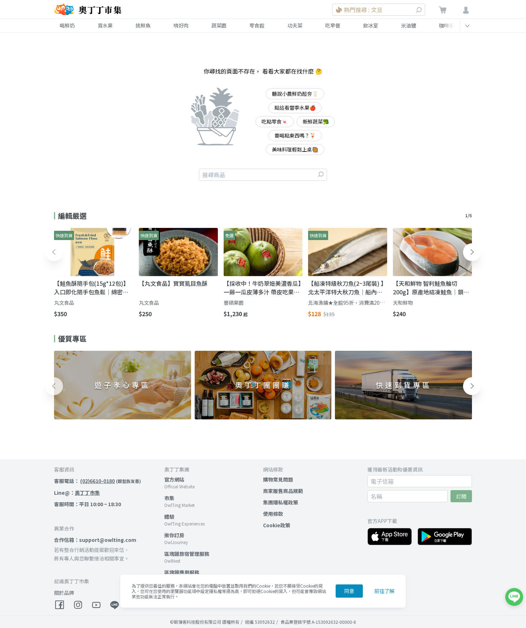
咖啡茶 (446, 25)
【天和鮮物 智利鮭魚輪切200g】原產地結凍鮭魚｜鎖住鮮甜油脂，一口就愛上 (431, 287)
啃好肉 (181, 25)
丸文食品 (64, 302)
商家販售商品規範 (283, 490)
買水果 (105, 25)
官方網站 (174, 479)
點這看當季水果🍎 (295, 107)
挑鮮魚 (143, 25)
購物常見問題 (278, 479)
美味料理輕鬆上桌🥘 (295, 149)
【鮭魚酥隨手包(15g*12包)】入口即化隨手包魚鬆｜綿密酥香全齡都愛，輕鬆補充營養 (91, 287)
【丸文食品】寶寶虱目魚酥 (173, 283)
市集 (169, 498)
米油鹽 (408, 25)
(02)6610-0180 (97, 480)
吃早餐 (332, 25)
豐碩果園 (234, 302)
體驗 (169, 516)
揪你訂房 (174, 535)
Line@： (77, 492)
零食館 (256, 25)
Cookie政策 (276, 525)
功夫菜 (294, 25)
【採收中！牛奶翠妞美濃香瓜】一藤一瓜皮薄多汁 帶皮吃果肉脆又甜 (262, 287)
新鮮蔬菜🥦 (316, 121)
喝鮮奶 (67, 25)
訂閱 (461, 496)
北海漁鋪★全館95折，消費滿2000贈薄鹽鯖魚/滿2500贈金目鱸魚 (346, 302)
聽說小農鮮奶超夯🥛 (295, 93)
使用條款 (273, 513)
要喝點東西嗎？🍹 (295, 135)
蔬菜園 (219, 25)
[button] (54, 252)
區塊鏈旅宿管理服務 (186, 553)
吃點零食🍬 (275, 121)
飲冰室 (370, 25)
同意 (349, 590)
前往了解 (384, 590)
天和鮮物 (403, 302)
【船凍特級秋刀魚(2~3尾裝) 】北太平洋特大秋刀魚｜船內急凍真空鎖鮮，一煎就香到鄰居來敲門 (347, 287)
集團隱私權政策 (280, 502)
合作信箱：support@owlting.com (95, 539)
